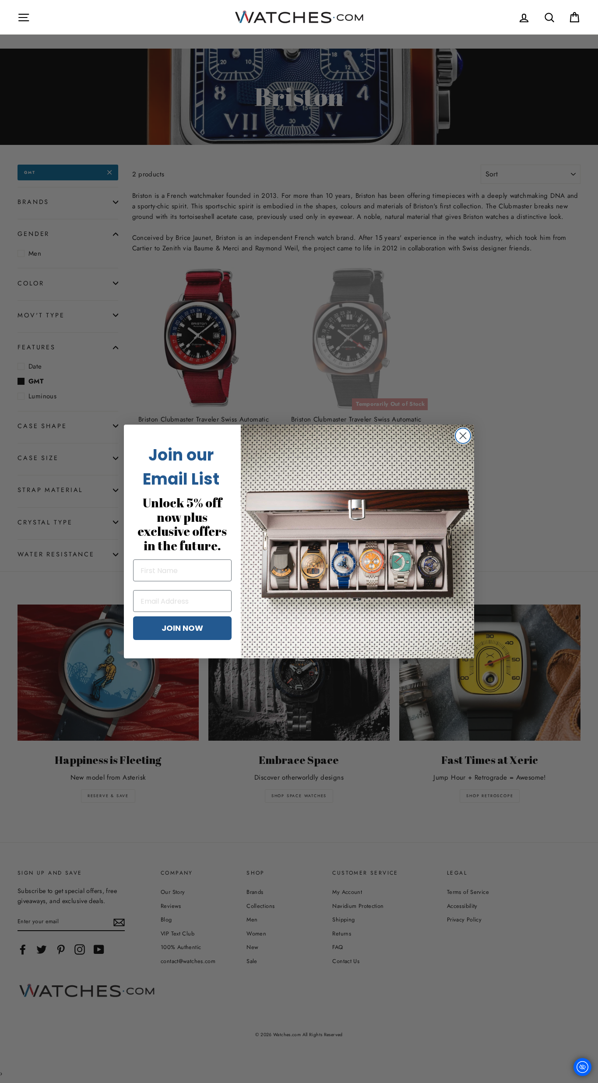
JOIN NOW (182, 627)
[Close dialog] (463, 435)
